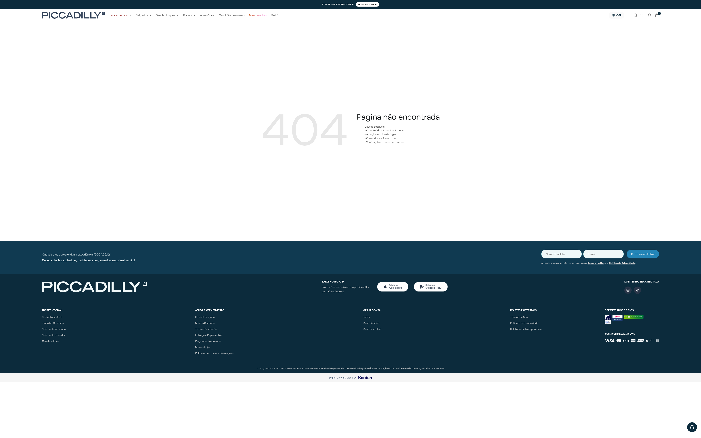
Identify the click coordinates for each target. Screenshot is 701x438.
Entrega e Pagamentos (208, 335)
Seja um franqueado (54, 329)
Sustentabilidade (52, 317)
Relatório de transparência (525, 329)
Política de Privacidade (622, 263)
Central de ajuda (205, 317)
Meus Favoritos (372, 329)
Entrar (366, 317)
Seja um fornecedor (53, 335)
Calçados (141, 15)
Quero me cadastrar (643, 254)
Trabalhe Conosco (53, 323)
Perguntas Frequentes (208, 341)
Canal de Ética (50, 341)
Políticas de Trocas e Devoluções (214, 353)
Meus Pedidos (371, 323)
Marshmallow (258, 15)
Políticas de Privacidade (524, 323)
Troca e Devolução (206, 329)
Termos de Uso (596, 263)
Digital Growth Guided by (343, 377)
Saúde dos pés (165, 15)
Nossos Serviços (204, 323)
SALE (274, 15)
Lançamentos (119, 15)
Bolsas (187, 15)
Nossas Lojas (202, 347)
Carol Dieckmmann (232, 15)
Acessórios (207, 15)
